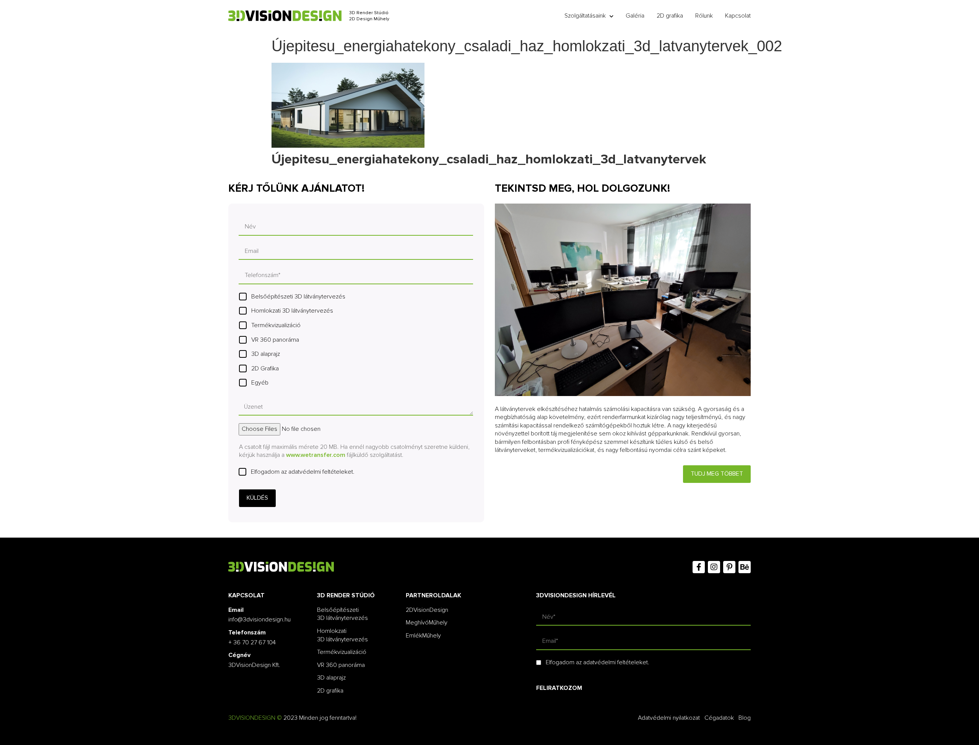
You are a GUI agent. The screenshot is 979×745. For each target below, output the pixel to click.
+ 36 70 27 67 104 (252, 642)
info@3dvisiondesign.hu (259, 619)
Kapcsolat (738, 16)
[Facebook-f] (699, 567)
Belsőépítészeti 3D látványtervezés (298, 296)
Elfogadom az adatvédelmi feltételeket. (303, 472)
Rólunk (704, 16)
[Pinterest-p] (729, 567)
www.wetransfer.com (315, 455)
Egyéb (259, 382)
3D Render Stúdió (369, 13)
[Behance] (744, 567)
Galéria (635, 16)
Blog (744, 718)
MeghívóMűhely (426, 622)
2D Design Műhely (369, 19)
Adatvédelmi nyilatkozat (669, 718)
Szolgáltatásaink (585, 16)
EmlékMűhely (423, 635)
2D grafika (670, 16)
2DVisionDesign (427, 610)
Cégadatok (719, 718)
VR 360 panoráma (275, 340)
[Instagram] (714, 567)
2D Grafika (265, 368)
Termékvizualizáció (276, 325)
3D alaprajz (265, 354)
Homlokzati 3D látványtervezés (292, 311)
